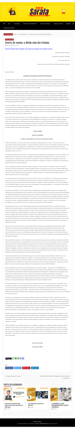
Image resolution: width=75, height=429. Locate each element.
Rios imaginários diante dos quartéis (36, 404)
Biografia (68, 23)
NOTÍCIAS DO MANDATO (30, 23)
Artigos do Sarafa (58, 23)
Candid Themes (53, 423)
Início (9, 23)
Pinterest (26, 368)
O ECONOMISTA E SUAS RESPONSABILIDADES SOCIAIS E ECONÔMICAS (60, 405)
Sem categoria (9, 39)
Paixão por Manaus (45, 23)
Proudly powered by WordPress (26, 423)
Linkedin (35, 368)
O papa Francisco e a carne (14, 376)
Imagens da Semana (9, 28)
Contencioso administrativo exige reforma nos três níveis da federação (14, 405)
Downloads (17, 23)
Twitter (18, 368)
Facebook (9, 368)
